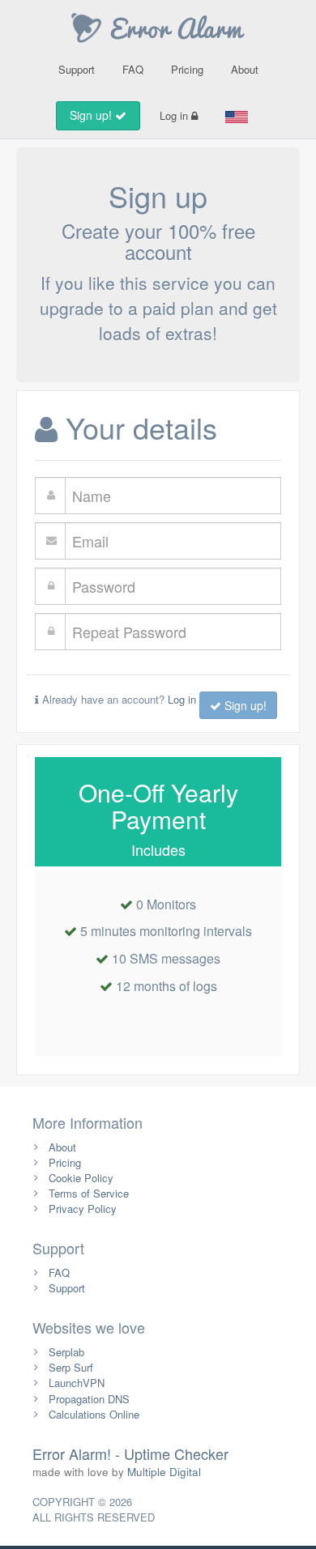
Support (76, 69)
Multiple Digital (164, 1471)
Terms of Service (89, 1193)
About (244, 69)
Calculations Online (94, 1414)
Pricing (187, 69)
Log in (175, 115)
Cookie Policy (81, 1177)
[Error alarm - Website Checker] (158, 26)
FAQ (132, 69)
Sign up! (92, 115)
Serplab (66, 1352)
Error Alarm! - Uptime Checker (130, 1453)
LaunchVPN (77, 1382)
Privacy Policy (83, 1208)
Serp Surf (71, 1367)
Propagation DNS (89, 1398)
